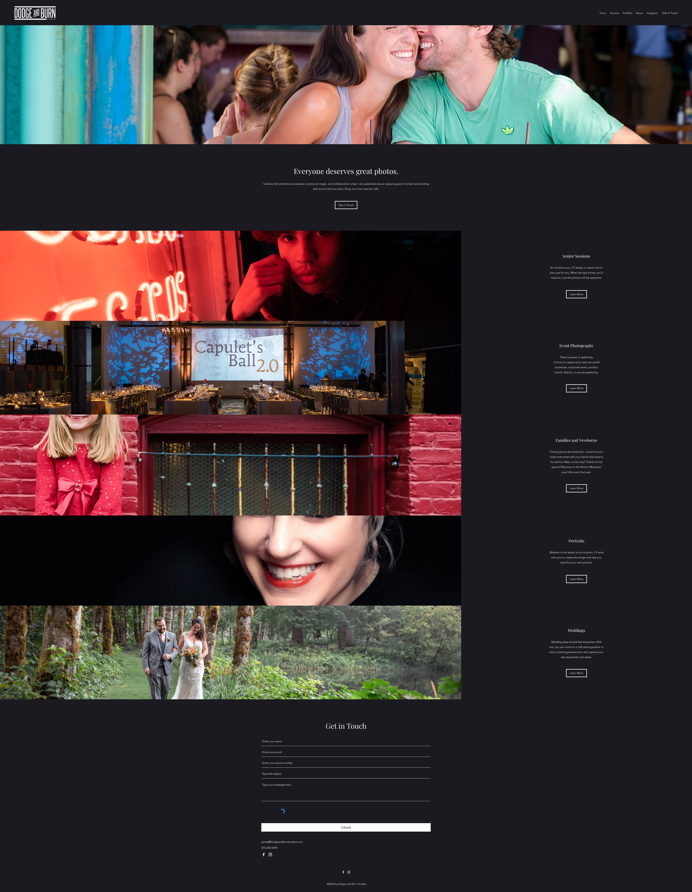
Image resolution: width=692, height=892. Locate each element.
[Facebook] (263, 854)
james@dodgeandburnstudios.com (282, 842)
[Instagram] (270, 854)
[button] (614, 13)
